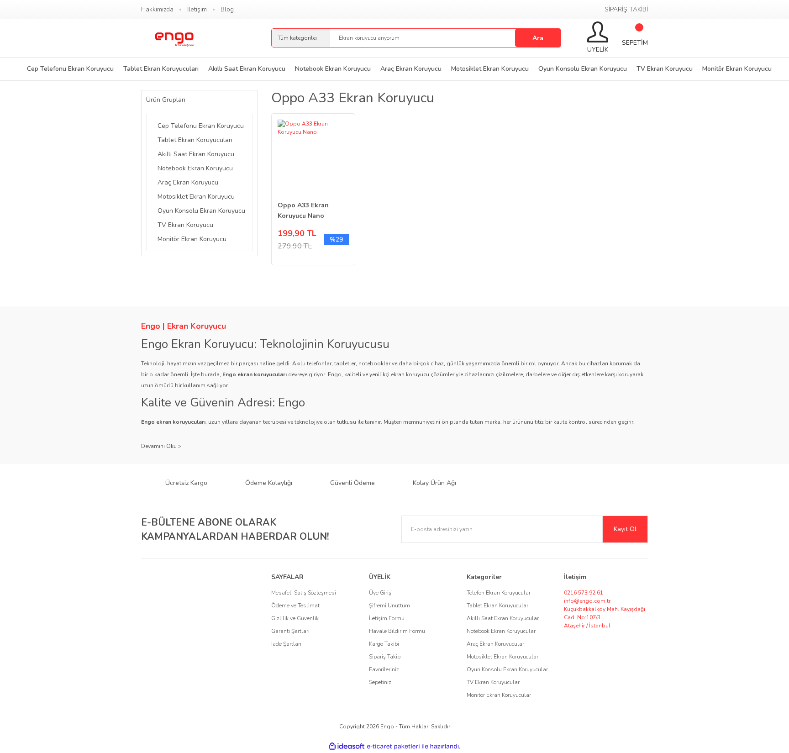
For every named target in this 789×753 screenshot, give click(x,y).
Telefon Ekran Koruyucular (499, 592)
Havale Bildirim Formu (397, 631)
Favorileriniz (384, 669)
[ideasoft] (346, 746)
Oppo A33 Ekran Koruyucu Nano (303, 210)
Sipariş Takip (384, 656)
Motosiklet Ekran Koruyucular (502, 656)
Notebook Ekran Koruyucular (501, 631)
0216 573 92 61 (583, 592)
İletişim (197, 9)
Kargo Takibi (384, 644)
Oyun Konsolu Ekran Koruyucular (507, 669)
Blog (227, 9)
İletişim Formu (387, 618)
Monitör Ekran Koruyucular (499, 695)
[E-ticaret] (393, 746)
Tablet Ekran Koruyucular (497, 605)
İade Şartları (286, 644)
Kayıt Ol (625, 529)
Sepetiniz (380, 682)
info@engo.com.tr (587, 601)
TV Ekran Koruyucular (493, 682)
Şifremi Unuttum (389, 605)
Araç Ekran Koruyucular (495, 644)
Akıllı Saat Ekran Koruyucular (503, 618)
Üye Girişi (381, 592)
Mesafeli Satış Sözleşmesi (303, 592)
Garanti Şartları (290, 631)
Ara (537, 38)
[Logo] (174, 38)
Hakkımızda (157, 9)
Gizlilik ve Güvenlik (295, 618)
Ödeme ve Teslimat (295, 605)
